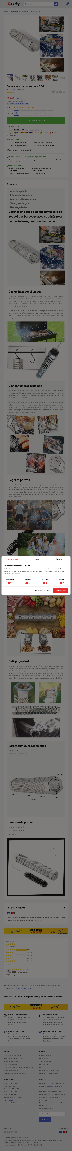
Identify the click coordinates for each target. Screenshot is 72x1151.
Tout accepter (61, 591)
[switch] (10, 583)
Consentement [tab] (13, 559)
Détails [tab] (36, 559)
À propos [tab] (59, 559)
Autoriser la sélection (42, 591)
